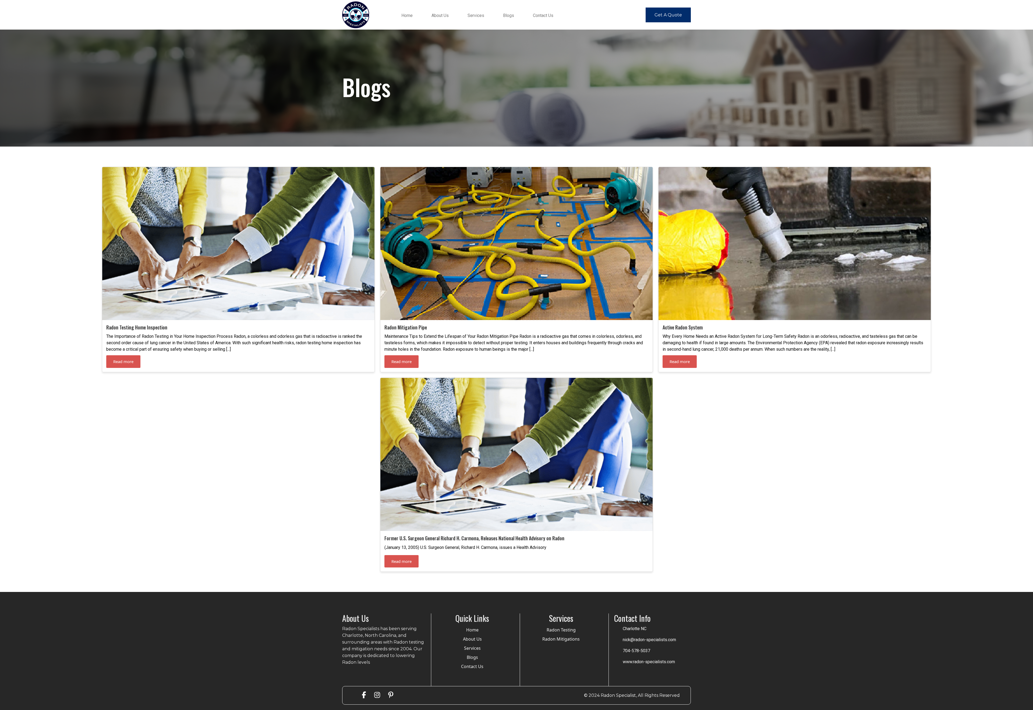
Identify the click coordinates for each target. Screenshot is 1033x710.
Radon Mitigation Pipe (405, 327)
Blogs (508, 15)
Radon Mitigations (561, 639)
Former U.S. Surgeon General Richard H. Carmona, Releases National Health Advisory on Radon (474, 538)
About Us (440, 15)
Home (407, 15)
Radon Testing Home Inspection (136, 327)
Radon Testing (561, 630)
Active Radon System (683, 327)
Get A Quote (668, 14)
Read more (123, 361)
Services (476, 15)
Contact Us (543, 15)
